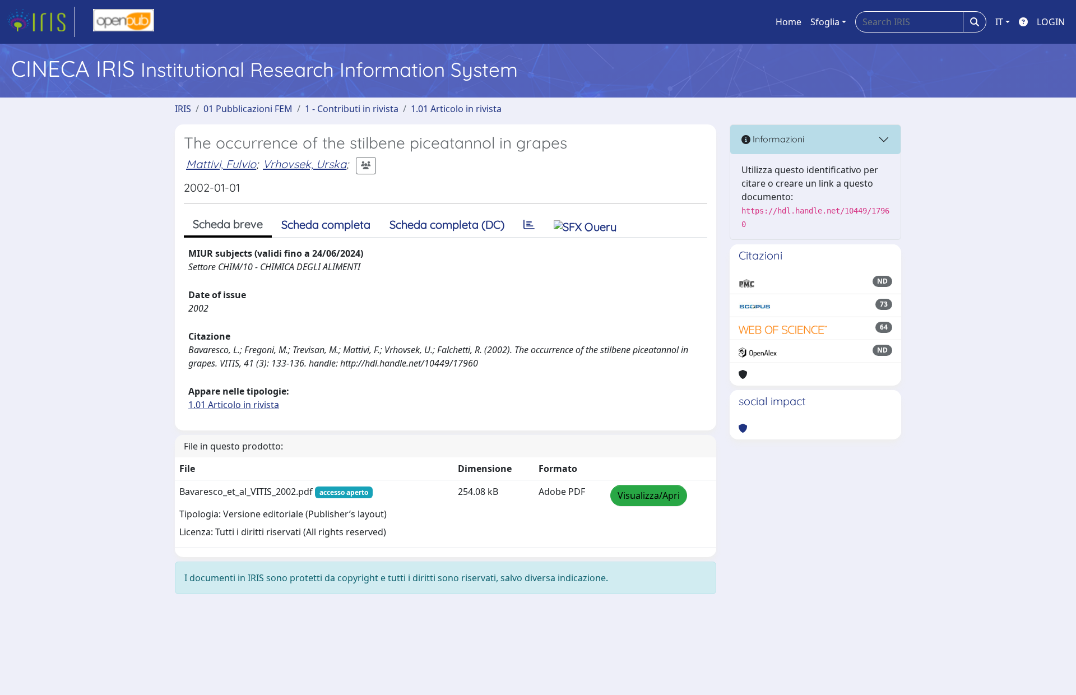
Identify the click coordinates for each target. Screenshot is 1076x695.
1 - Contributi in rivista (351, 109)
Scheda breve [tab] (228, 224)
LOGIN (1051, 22)
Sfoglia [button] (825, 22)
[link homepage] (41, 22)
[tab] (529, 225)
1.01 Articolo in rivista (456, 109)
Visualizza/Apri (649, 495)
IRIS (183, 109)
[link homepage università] (123, 22)
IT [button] (999, 22)
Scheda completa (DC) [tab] (446, 224)
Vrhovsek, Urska (304, 164)
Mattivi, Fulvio (221, 164)
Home (788, 22)
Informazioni (777, 139)
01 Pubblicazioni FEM (248, 109)
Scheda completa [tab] (325, 224)
